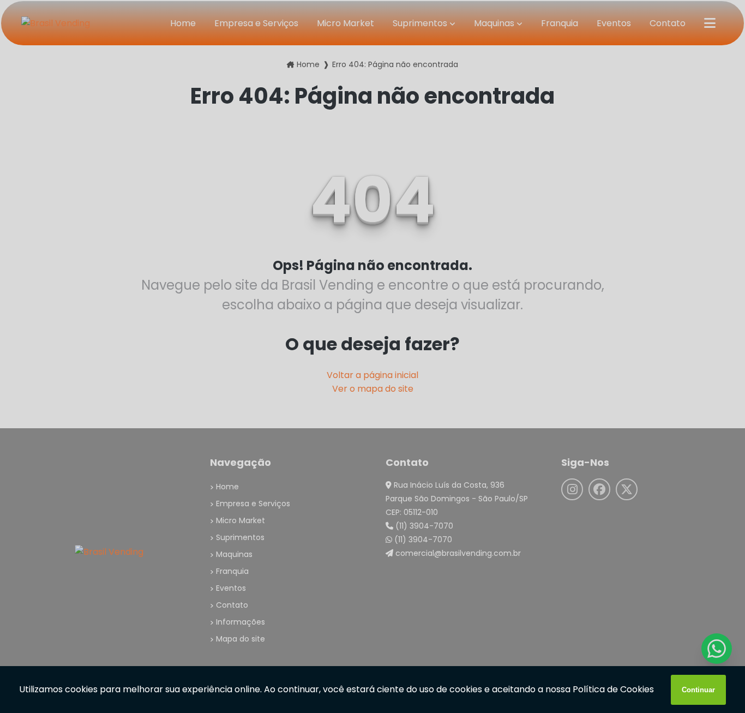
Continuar (698, 690)
